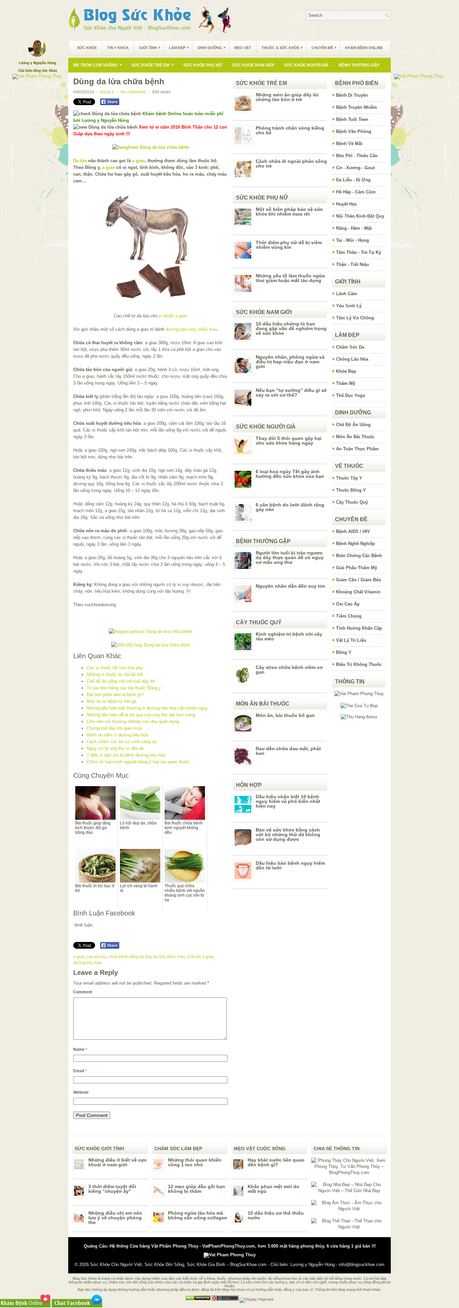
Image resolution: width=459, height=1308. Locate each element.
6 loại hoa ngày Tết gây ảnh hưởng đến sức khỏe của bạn (290, 474)
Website (81, 1092)
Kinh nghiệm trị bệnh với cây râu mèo (289, 636)
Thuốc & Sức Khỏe (282, 47)
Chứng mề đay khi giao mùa (114, 728)
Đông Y (107, 92)
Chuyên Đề (323, 47)
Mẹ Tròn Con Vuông (97, 64)
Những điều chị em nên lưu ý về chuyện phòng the (115, 1217)
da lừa (159, 956)
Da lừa (80, 160)
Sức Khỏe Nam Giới (253, 65)
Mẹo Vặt (242, 48)
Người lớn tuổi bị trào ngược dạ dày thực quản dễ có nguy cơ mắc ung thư (290, 557)
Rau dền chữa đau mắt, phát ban (288, 751)
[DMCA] (198, 1299)
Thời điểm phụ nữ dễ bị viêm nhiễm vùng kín (289, 245)
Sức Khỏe (87, 48)
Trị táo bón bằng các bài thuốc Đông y (124, 687)
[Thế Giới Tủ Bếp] (359, 705)
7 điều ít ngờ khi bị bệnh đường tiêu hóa (126, 755)
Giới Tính (149, 47)
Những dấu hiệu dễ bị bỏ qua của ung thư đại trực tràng (141, 714)
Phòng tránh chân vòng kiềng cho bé (290, 130)
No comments (133, 92)
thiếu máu (207, 329)
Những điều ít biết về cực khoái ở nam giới (117, 1162)
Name (80, 1049)
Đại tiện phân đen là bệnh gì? (115, 694)
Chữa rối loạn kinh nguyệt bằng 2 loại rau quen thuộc (138, 761)
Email (80, 1071)
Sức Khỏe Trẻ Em (152, 64)
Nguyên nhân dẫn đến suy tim (290, 586)
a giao (138, 160)
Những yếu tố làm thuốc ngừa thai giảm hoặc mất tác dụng (290, 278)
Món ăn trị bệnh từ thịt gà (111, 701)
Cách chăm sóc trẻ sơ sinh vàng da (122, 741)
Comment (82, 992)
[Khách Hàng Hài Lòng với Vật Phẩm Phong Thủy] (359, 693)
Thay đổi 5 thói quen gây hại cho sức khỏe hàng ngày (289, 441)
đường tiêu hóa (181, 329)
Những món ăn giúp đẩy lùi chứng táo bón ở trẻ (287, 97)
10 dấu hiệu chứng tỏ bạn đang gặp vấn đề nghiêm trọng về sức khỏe (291, 328)
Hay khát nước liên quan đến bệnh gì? (276, 1162)
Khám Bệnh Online (364, 48)
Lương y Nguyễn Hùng (312, 1264)
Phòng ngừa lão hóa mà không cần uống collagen (197, 1215)
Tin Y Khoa (118, 48)
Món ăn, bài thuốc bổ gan (285, 715)
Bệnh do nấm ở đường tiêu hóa (117, 734)
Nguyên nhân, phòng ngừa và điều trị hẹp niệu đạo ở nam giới (290, 361)
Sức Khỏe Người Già (306, 65)
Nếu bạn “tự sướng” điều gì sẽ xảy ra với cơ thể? (291, 393)
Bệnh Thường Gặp (359, 65)
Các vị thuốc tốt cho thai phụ (115, 667)
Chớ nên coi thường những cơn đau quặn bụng (133, 721)
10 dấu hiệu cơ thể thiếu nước (276, 1215)
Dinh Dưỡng (211, 47)
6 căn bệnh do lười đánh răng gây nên (290, 507)
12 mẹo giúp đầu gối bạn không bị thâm (196, 1189)
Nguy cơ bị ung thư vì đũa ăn (115, 748)
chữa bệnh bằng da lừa (129, 956)
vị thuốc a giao (173, 315)
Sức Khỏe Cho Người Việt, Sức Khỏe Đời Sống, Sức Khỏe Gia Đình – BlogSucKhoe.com (178, 1264)
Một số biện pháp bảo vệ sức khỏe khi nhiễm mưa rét (289, 212)
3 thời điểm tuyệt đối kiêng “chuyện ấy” (112, 1189)
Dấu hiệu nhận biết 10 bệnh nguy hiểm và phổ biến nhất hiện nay (288, 801)
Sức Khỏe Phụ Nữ (202, 65)
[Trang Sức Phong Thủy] (150, 631)
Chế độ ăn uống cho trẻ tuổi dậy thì (121, 681)
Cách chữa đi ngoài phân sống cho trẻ (291, 164)
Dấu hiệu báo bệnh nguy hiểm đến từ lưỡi (290, 865)
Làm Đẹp (179, 47)
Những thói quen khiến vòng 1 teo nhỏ (194, 1162)
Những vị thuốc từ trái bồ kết (115, 674)
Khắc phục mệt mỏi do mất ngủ (273, 1189)
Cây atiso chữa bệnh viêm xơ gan (289, 670)
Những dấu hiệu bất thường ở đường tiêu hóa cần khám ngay (147, 708)
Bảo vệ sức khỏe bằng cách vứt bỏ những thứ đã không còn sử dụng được (288, 834)
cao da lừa (96, 956)
